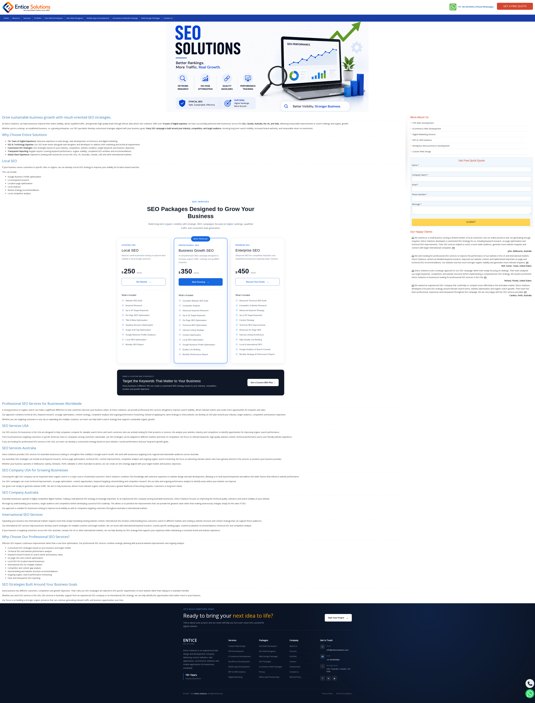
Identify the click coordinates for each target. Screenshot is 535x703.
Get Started (143, 281)
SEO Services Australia (19, 448)
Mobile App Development (239, 666)
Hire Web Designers (74, 18)
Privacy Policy (327, 693)
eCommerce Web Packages (270, 666)
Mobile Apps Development (98, 18)
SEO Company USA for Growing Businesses (35, 470)
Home (6, 18)
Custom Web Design (421, 151)
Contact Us (168, 18)
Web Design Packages (150, 18)
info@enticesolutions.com (337, 650)
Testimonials (295, 666)
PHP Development (236, 651)
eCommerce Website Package (125, 18)
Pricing (262, 672)
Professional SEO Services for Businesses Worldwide (42, 403)
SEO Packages (265, 661)
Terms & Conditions (344, 693)
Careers (293, 661)
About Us (16, 18)
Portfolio (37, 18)
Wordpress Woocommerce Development (431, 145)
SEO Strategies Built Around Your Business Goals (39, 584)
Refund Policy (295, 677)
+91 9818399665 (333, 659)
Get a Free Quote (515, 6)
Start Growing (200, 282)
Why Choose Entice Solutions (24, 134)
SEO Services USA (15, 425)
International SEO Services (22, 514)
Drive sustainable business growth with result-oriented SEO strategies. (56, 117)
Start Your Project (338, 618)
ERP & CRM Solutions (422, 140)
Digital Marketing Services (424, 134)
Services (27, 18)
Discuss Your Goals (257, 281)
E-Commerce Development (239, 656)
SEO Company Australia (20, 492)
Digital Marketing (235, 677)
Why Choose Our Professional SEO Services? (36, 536)
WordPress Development (239, 661)
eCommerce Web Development (426, 128)
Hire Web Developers (54, 18)
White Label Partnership (269, 677)
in (328, 678)
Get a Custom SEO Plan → (263, 382)
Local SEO (9, 161)
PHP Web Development (423, 123)
